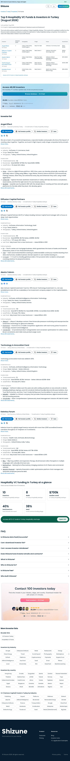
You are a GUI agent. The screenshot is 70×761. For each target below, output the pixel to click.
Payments (48, 657)
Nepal (61, 683)
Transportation (36, 703)
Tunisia (41, 680)
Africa (31, 680)
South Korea (21, 680)
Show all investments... (8, 188)
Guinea (61, 680)
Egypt (8, 683)
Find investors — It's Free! (35, 600)
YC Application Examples (59, 740)
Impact (23, 696)
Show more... (5, 144)
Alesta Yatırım (6, 57)
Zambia (50, 673)
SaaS (36, 660)
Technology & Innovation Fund (6, 63)
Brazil (21, 687)
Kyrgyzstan (31, 673)
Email (47, 660)
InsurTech (23, 660)
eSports (7, 700)
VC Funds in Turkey (7, 636)
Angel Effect (5, 46)
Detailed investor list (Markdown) (36, 27)
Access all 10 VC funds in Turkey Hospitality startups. (15, 75)
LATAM (31, 677)
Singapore (21, 683)
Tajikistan (50, 680)
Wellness (50, 696)
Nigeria (50, 687)
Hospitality (14, 11)
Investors (3, 11)
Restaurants (47, 651)
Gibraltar (31, 687)
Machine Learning (60, 664)
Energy (60, 651)
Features (42, 735)
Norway (50, 677)
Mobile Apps (63, 706)
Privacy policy (56, 754)
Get (65, 2)
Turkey (8, 11)
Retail (36, 651)
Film (36, 664)
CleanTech (48, 664)
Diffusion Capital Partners (6, 51)
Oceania (31, 683)
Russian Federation (61, 673)
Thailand (8, 677)
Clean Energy (8, 654)
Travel (23, 654)
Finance (22, 703)
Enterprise (50, 706)
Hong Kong (8, 673)
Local (7, 664)
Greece (8, 687)
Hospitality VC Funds (8, 639)
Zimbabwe (41, 687)
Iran (61, 687)
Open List (62, 519)
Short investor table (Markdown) (17, 27)
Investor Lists (55, 738)
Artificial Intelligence (8, 660)
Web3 (8, 706)
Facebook (23, 709)
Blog (52, 735)
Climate (63, 700)
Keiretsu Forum (6, 69)
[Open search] (48, 6)
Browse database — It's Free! (35, 94)
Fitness (60, 660)
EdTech (8, 657)
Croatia (21, 673)
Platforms (23, 657)
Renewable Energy (50, 700)
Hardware (23, 706)
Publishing (8, 696)
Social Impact (36, 654)
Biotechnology (7, 709)
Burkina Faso (21, 677)
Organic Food (60, 657)
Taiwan (41, 677)
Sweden (40, 683)
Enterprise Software (23, 651)
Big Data (63, 709)
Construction (36, 706)
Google (8, 651)
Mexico (50, 683)
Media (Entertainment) (50, 709)
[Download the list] (53, 6)
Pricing (41, 738)
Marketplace (60, 654)
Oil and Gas (22, 664)
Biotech (63, 696)
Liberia (41, 673)
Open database (63, 6)
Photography (48, 654)
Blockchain (36, 700)
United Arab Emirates (8, 680)
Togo (61, 677)
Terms (66, 754)
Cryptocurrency (36, 657)
